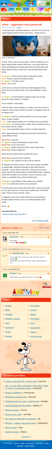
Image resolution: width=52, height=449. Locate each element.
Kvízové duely (36, 336)
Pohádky (9, 314)
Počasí (8, 332)
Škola (7, 310)
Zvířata (8, 306)
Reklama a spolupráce (30, 445)
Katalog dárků (20, 445)
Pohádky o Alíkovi (12, 319)
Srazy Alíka (35, 306)
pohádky (19, 27)
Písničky (47, 443)
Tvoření (33, 310)
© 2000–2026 (7, 443)
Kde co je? (16, 443)
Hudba (33, 314)
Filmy (7, 323)
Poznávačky (35, 328)
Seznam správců (30, 443)
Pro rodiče (22, 443)
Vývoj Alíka (34, 319)
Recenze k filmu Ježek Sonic (12, 214)
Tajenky (33, 332)
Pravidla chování (39, 443)
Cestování (9, 327)
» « (26, 436)
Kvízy (32, 323)
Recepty (8, 336)
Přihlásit (48, 4)
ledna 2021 (11, 27)
